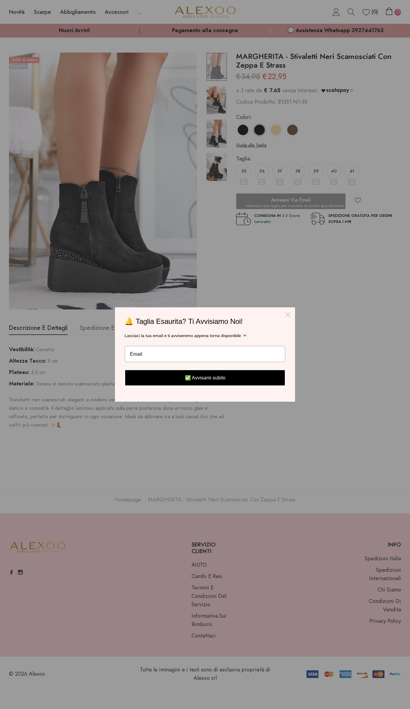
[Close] (288, 314)
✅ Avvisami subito (205, 377)
